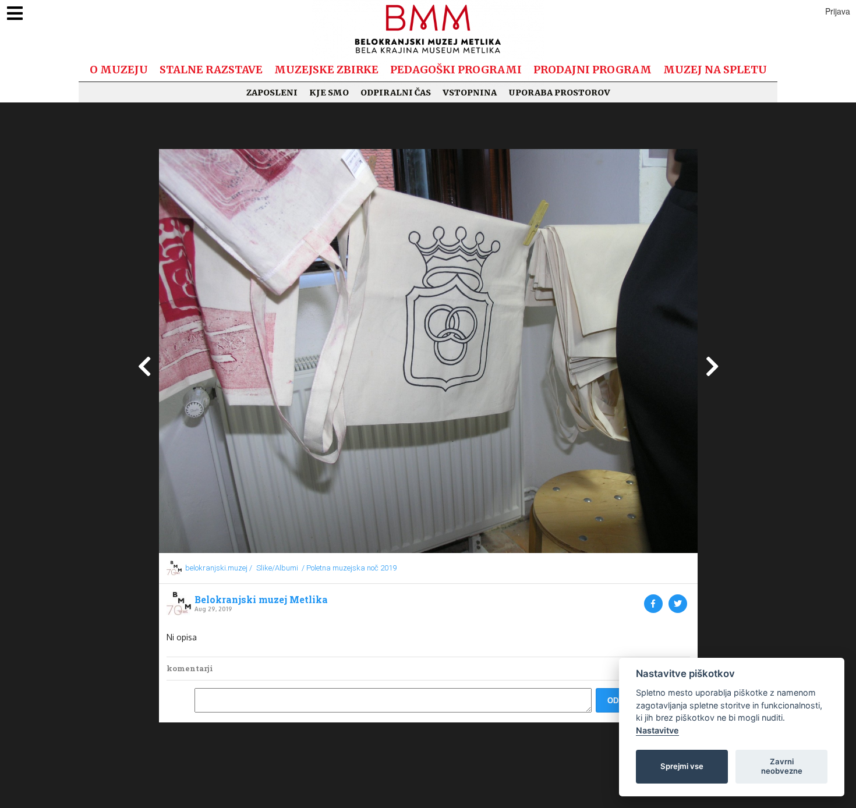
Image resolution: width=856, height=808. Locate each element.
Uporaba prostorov (559, 92)
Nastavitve (657, 730)
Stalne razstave (211, 69)
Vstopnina (470, 92)
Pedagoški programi (456, 69)
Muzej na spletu (715, 69)
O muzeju (119, 69)
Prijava (837, 11)
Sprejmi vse (681, 766)
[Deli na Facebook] (653, 603)
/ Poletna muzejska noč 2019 (349, 568)
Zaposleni (272, 92)
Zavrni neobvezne (781, 766)
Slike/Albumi (277, 568)
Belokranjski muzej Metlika (261, 599)
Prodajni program (592, 69)
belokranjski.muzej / (218, 568)
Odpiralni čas (395, 92)
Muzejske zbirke (326, 69)
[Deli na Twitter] (677, 603)
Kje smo (329, 92)
